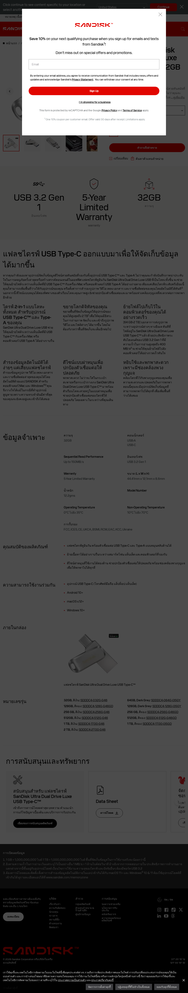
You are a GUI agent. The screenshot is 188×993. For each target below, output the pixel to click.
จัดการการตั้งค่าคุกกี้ (99, 987)
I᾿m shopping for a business (95, 102)
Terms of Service (132, 110)
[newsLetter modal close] (160, 15)
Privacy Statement (82, 79)
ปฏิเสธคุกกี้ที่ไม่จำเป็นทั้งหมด (134, 987)
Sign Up (94, 91)
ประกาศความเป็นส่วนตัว (72, 980)
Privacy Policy (109, 110)
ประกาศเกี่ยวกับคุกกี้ (102, 980)
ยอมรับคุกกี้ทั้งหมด (167, 987)
